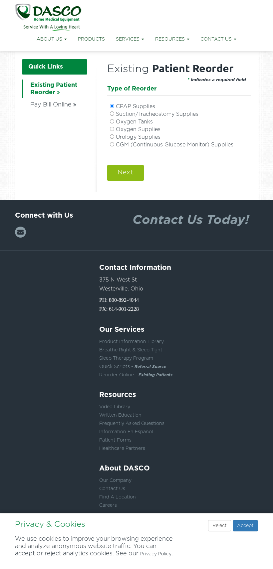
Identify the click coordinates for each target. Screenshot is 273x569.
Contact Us (112, 488)
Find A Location (117, 497)
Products (91, 39)
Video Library (114, 407)
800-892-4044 (124, 300)
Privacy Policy (155, 554)
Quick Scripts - (132, 366)
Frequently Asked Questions (131, 423)
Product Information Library (131, 341)
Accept (245, 525)
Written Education (120, 415)
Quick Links (45, 67)
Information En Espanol (126, 432)
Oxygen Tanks (134, 121)
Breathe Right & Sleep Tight (130, 350)
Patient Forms (115, 440)
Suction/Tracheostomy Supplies (157, 114)
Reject (219, 525)
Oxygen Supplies (138, 129)
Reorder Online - (135, 375)
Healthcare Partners (122, 448)
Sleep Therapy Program (126, 358)
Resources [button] (170, 39)
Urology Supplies (138, 137)
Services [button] (128, 39)
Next (126, 172)
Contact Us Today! (191, 219)
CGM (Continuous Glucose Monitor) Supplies (174, 144)
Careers (108, 505)
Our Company (115, 480)
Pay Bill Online (51, 105)
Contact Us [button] (216, 39)
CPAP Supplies (135, 106)
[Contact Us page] (20, 232)
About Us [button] (50, 39)
